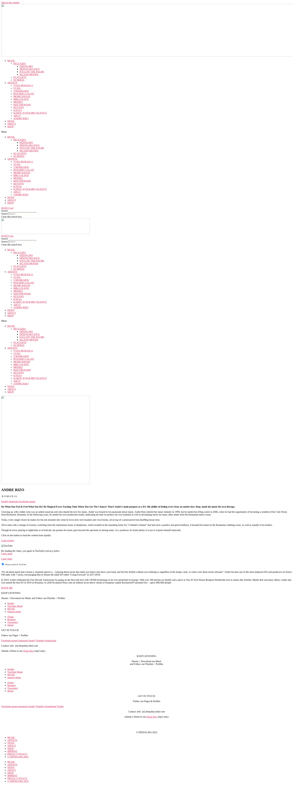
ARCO (16, 115)
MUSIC (11, 60)
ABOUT (11, 124)
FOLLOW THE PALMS (32, 71)
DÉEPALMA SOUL (30, 69)
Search (4, 213)
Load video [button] (6, 559)
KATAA (17, 110)
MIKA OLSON (21, 99)
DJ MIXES (18, 80)
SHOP (10, 126)
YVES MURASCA (23, 85)
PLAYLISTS (19, 77)
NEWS (10, 121)
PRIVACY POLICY (146, 727)
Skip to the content (10, 2)
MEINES (18, 102)
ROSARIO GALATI (23, 93)
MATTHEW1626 (22, 104)
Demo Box (28, 651)
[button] (146, 132)
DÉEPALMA (26, 66)
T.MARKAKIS (21, 91)
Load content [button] (7, 540)
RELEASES (19, 63)
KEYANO (18, 107)
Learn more (6, 553)
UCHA (17, 88)
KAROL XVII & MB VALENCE (30, 113)
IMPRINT (146, 722)
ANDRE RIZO (21, 118)
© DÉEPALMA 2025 (18, 756)
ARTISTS (12, 82)
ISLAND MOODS (29, 74)
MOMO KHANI (21, 96)
